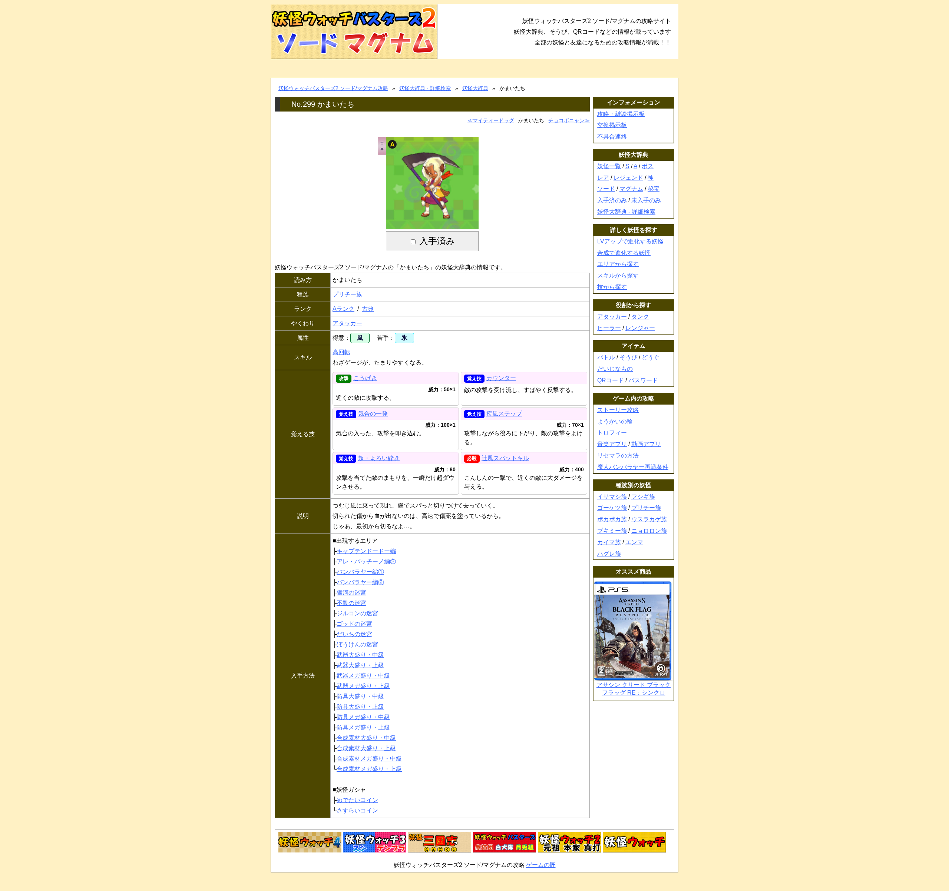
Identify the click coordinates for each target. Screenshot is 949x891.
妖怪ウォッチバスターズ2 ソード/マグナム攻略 (333, 88)
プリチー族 (347, 294)
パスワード (643, 380)
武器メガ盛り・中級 (363, 675)
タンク (640, 316)
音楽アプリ (612, 444)
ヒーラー (609, 328)
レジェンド (628, 177)
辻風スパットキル (505, 458)
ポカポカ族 (612, 519)
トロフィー (612, 432)
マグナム (631, 189)
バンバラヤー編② (360, 582)
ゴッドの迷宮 (354, 624)
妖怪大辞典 (475, 88)
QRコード (610, 380)
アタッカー (347, 323)
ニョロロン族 (649, 531)
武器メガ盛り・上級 (363, 686)
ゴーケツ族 (612, 508)
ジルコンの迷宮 (357, 613)
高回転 (341, 352)
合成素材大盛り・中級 (366, 738)
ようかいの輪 (615, 421)
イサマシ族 (612, 496)
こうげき (365, 378)
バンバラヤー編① (360, 572)
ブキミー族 (612, 531)
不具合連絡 (612, 136)
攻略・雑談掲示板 (621, 114)
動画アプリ (646, 444)
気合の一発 (373, 413)
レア (603, 177)
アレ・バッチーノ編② (366, 561)
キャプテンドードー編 (366, 551)
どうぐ (650, 357)
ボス (648, 166)
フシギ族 (643, 496)
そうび (628, 357)
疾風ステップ (504, 413)
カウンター (501, 378)
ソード (606, 189)
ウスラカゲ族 (649, 519)
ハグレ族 (609, 554)
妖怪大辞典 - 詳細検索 (425, 88)
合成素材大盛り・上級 (366, 748)
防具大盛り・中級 (360, 696)
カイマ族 (609, 542)
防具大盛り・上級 (360, 707)
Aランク (343, 309)
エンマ (634, 542)
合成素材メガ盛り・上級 (369, 769)
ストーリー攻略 (618, 410)
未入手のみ (646, 200)
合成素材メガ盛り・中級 (369, 758)
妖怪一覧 (609, 166)
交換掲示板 (612, 125)
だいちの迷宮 (354, 634)
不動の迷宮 (351, 603)
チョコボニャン (566, 120)
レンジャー (640, 328)
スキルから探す (618, 275)
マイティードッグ (493, 120)
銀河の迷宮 (351, 592)
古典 (368, 309)
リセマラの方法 (618, 455)
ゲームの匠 (541, 865)
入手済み (437, 241)
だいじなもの (615, 369)
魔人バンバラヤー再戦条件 (632, 467)
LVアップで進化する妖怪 (630, 241)
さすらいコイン (357, 810)
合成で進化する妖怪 (624, 253)
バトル (606, 357)
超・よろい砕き (379, 458)
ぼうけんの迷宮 (357, 644)
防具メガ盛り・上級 (363, 727)
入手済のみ (612, 200)
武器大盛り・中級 (360, 655)
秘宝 (653, 189)
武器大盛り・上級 (360, 665)
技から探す (612, 287)
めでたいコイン (357, 800)
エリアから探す (618, 264)
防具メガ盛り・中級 (363, 717)
